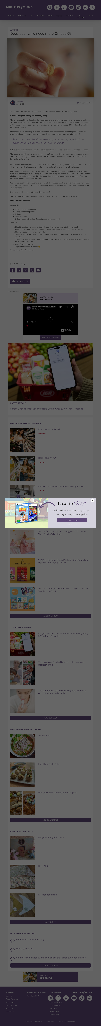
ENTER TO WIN (72, 520)
